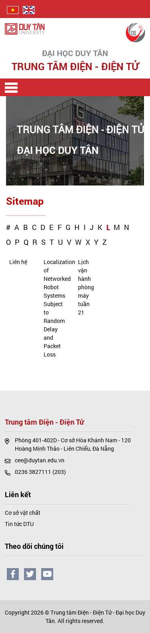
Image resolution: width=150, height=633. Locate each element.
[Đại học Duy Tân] (25, 28)
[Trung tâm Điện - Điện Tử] (135, 32)
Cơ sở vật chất (22, 512)
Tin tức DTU (19, 524)
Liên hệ (18, 262)
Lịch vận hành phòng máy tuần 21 (86, 287)
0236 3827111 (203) (40, 472)
